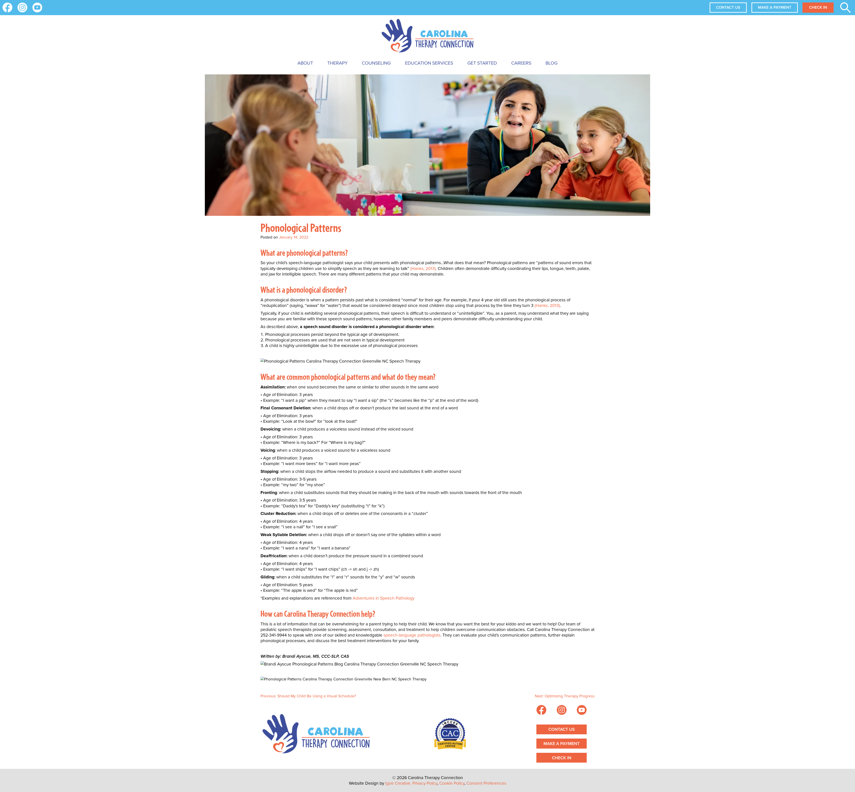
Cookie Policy (451, 783)
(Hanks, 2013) (423, 268)
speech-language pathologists (411, 635)
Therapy (337, 62)
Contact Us (728, 7)
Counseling (376, 62)
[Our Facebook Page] (541, 710)
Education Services (429, 62)
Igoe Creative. (398, 783)
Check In (818, 7)
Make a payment (774, 7)
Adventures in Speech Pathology (383, 598)
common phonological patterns (328, 376)
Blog (552, 62)
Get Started (482, 62)
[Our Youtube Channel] (37, 7)
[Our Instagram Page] (22, 7)
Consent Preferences (486, 783)
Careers (521, 62)
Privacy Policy (424, 783)
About (305, 62)
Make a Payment (562, 743)
